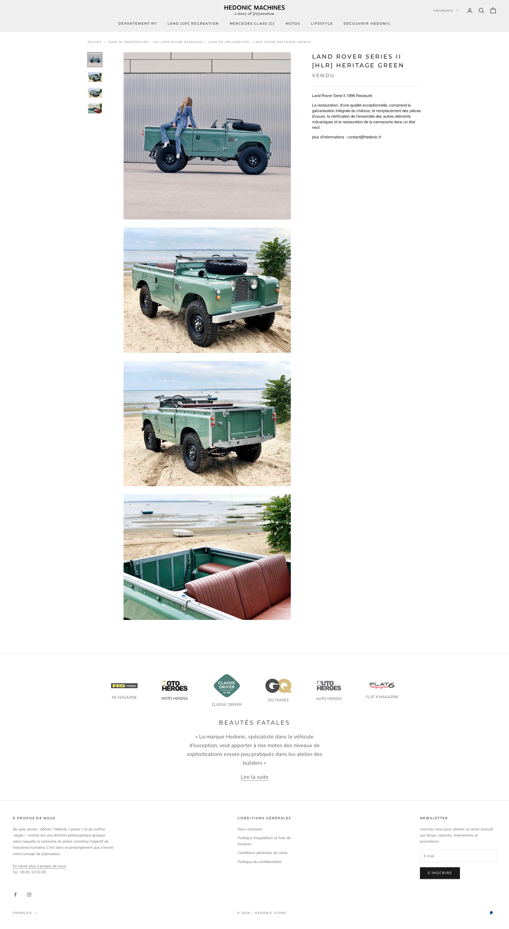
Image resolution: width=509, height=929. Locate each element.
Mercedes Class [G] (252, 23)
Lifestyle (322, 23)
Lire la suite (255, 775)
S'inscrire (440, 873)
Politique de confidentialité (259, 861)
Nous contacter (250, 829)
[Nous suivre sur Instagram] (29, 894)
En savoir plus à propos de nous (39, 866)
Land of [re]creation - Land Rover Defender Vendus (259, 42)
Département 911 (137, 23)
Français (443, 10)
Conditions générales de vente (262, 852)
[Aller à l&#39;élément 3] (94, 92)
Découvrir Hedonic (367, 23)
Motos (293, 23)
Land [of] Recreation (193, 23)
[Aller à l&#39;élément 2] (94, 77)
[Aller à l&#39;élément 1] (94, 59)
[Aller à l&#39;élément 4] (94, 108)
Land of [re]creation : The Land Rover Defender (155, 42)
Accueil (94, 42)
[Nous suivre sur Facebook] (15, 894)
